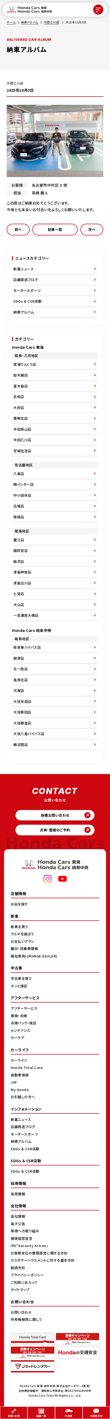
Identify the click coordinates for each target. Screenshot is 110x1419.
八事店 (18, 473)
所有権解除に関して (26, 1319)
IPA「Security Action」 (29, 1245)
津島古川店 (22, 583)
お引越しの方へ (23, 1096)
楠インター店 (23, 484)
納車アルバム (29, 22)
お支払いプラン (22, 941)
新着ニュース (23, 268)
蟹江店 (18, 539)
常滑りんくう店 (24, 364)
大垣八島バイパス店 (29, 733)
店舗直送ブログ (25, 279)
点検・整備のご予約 (55, 829)
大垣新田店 (22, 712)
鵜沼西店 (20, 744)
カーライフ (19, 1060)
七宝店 (18, 593)
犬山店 (18, 604)
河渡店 (18, 690)
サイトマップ (20, 1289)
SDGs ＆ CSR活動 (25, 1148)
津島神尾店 (22, 572)
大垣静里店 (22, 722)
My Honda (20, 1089)
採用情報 (18, 1193)
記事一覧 (55, 229)
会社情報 (18, 1216)
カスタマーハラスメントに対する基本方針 (43, 1260)
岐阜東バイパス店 (27, 647)
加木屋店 (20, 375)
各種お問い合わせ (55, 815)
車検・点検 (19, 1015)
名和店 (18, 396)
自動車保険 (20, 1074)
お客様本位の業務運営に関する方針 (39, 1253)
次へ (91, 229)
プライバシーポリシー (27, 1274)
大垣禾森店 (22, 701)
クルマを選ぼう (22, 933)
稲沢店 (18, 561)
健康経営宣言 (21, 1238)
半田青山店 (22, 429)
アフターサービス (24, 1008)
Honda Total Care (27, 1067)
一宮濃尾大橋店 (26, 615)
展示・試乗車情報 (24, 948)
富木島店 (20, 385)
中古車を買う (21, 978)
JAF (14, 1082)
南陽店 (18, 516)
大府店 (18, 407)
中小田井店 (22, 495)
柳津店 (18, 658)
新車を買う (19, 926)
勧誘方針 (18, 1267)
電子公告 (18, 1223)
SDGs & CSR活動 (27, 301)
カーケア (17, 1037)
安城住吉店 (22, 450)
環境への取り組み (25, 1230)
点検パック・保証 (23, 1022)
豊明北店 (20, 418)
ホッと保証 (19, 985)
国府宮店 (20, 550)
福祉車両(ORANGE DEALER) (34, 956)
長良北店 (20, 679)
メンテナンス (20, 1030)
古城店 (18, 505)
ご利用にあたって (24, 1282)
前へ (18, 229)
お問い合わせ (21, 1312)
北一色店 (20, 668)
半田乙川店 (51, 22)
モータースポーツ (27, 290)
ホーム (11, 22)
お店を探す (19, 904)
